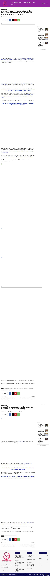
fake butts (31, 388)
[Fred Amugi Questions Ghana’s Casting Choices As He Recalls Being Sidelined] (46, 29)
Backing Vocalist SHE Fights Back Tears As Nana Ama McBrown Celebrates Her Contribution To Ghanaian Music (31, 565)
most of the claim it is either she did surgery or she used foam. (19, 156)
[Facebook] (42, 3)
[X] (13, 20)
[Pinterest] (15, 20)
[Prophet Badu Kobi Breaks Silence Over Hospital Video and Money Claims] (46, 38)
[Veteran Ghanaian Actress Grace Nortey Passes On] (46, 34)
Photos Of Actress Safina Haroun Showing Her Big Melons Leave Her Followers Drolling (8, 399)
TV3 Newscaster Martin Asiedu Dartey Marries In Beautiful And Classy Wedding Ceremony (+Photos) (19, 563)
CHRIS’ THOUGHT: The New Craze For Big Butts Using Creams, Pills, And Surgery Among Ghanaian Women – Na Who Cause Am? (19, 569)
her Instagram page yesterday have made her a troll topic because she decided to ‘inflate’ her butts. (17, 96)
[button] (47, 3)
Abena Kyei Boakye (8, 388)
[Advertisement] (18, 73)
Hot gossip (4, 9)
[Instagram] (44, 3)
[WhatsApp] (18, 20)
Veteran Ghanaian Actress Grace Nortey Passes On (41, 34)
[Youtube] (7, 570)
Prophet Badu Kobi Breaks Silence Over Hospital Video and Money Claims (41, 39)
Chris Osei (4, 16)
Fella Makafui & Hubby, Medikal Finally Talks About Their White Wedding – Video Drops (27, 399)
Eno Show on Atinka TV (24, 388)
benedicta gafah (16, 388)
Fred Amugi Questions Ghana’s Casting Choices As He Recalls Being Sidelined (41, 30)
